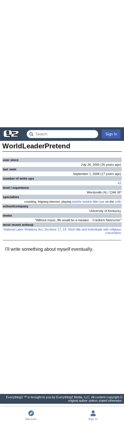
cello (118, 201)
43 (119, 183)
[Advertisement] (62, 63)
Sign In (111, 134)
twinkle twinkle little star (88, 201)
